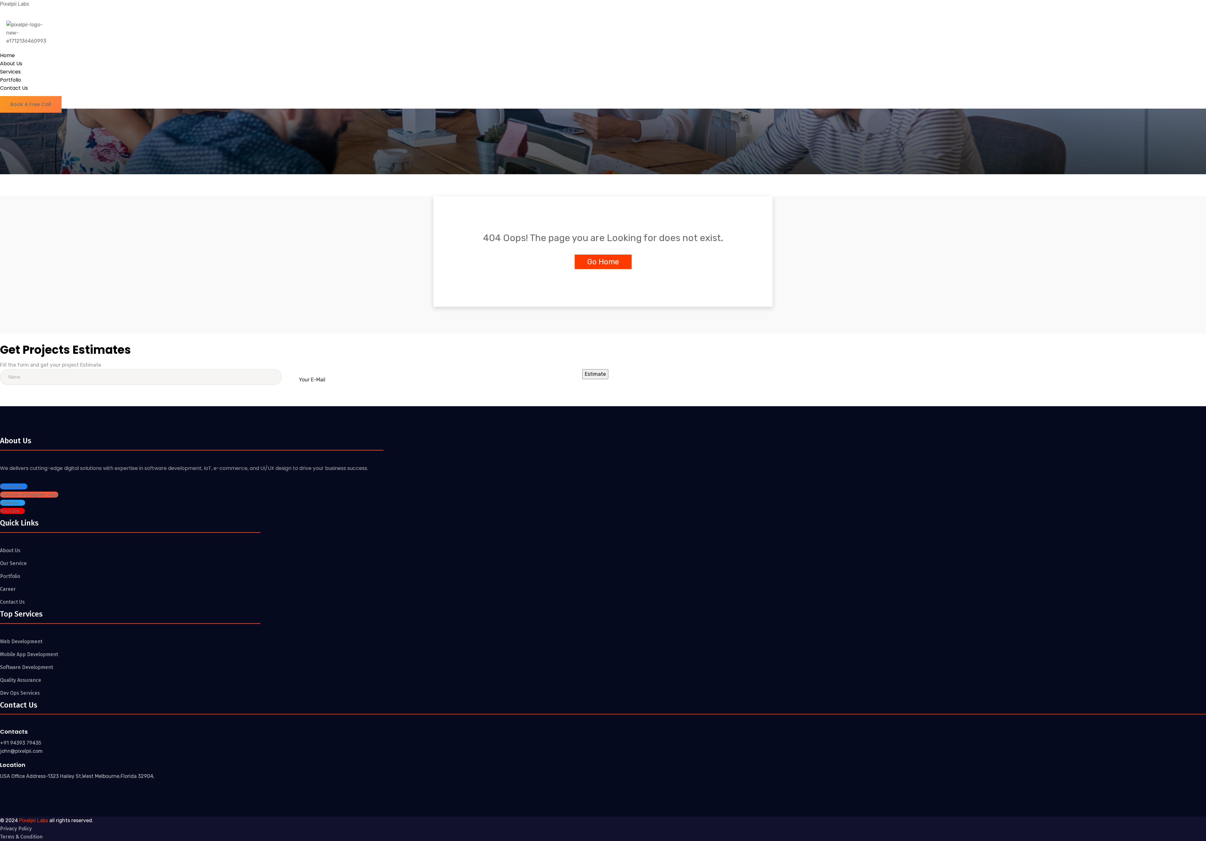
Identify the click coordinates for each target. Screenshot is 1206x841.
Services (10, 71)
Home (7, 55)
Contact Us (14, 88)
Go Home (603, 261)
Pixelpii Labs (14, 4)
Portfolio (10, 80)
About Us (11, 63)
